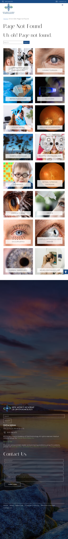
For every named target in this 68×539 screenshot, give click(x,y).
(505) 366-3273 (16, 447)
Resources (19, 505)
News (12, 505)
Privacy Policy (55, 447)
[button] (65, 272)
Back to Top (7, 441)
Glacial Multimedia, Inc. (25, 438)
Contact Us (7, 508)
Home (5, 19)
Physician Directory (32, 505)
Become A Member (48, 505)
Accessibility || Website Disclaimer (35, 447)
